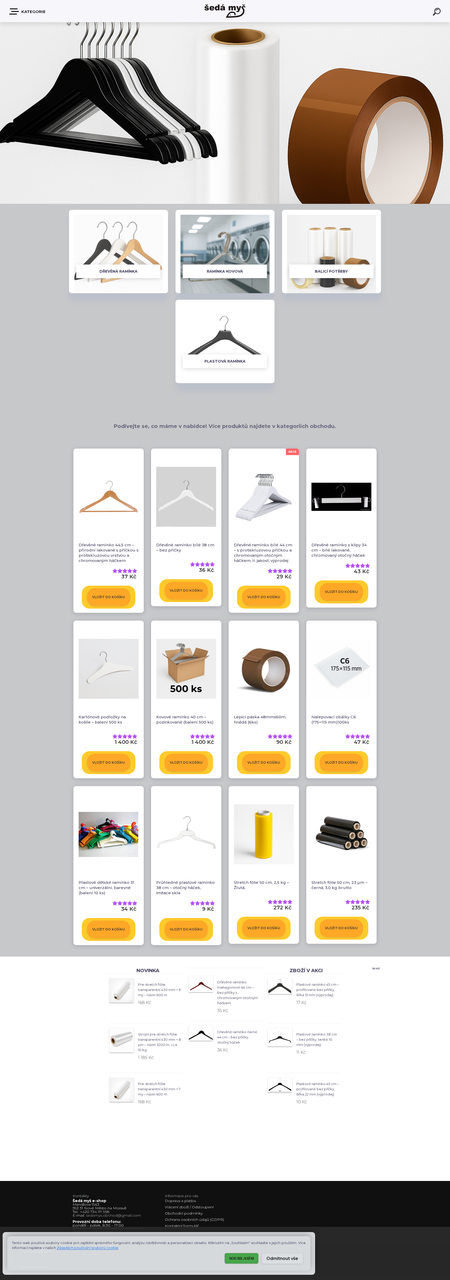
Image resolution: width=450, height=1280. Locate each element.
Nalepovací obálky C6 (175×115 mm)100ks (333, 719)
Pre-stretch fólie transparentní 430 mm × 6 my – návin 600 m (159, 989)
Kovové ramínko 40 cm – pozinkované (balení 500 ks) (185, 719)
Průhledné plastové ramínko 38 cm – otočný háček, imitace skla (185, 887)
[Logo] (225, 11)
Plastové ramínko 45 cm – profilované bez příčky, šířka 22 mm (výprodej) (317, 1089)
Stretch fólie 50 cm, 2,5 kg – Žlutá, (261, 885)
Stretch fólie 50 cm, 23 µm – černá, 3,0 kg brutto (339, 885)
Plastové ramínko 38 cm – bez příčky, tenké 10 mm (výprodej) (316, 1039)
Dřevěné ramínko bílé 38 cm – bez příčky (185, 547)
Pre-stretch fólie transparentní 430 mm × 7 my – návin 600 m (159, 1089)
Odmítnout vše (282, 1258)
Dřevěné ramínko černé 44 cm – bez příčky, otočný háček (237, 1037)
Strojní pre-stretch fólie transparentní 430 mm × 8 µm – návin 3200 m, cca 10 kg (159, 1042)
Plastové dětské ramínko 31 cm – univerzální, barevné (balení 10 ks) (106, 887)
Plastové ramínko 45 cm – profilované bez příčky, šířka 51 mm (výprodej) (317, 989)
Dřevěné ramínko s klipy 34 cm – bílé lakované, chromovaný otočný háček (339, 550)
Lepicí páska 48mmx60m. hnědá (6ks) (260, 719)
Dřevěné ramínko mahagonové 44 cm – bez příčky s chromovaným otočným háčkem (237, 992)
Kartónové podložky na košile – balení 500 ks (102, 719)
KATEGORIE (33, 11)
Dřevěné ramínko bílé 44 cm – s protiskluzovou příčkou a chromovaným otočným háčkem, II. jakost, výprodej (263, 552)
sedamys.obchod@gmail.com (113, 1215)
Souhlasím (241, 1258)
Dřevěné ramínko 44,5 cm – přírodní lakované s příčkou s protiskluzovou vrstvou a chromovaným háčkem (109, 552)
